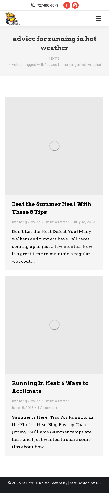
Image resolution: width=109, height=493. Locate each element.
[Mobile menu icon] (98, 18)
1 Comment (47, 408)
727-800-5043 (47, 5)
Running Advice (26, 222)
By (57, 222)
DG (98, 483)
